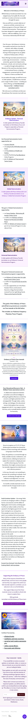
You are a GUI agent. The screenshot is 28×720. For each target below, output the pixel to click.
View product (14, 378)
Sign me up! (21, 694)
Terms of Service (5, 711)
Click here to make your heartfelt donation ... (14, 603)
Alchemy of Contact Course (17, 224)
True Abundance (20, 155)
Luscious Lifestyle (9, 144)
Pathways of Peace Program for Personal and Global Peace (13, 220)
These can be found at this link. (13, 294)
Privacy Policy (14, 711)
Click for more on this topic (14, 415)
